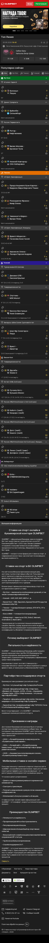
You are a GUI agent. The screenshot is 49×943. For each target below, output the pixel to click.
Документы (6, 873)
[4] (31, 31)
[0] (14, 31)
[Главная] (9, 4)
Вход (30, 4)
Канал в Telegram (33, 909)
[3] (27, 31)
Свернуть (5, 861)
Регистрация (41, 4)
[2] (22, 31)
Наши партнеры (31, 869)
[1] (18, 31)
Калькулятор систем (28, 873)
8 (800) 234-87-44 (12, 913)
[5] (35, 31)
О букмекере (6, 869)
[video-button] (46, 417)
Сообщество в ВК (32, 913)
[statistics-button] (44, 42)
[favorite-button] (41, 42)
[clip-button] (2, 87)
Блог (15, 873)
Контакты (18, 869)
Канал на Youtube (12, 918)
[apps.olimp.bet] (6, 880)
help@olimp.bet (11, 909)
